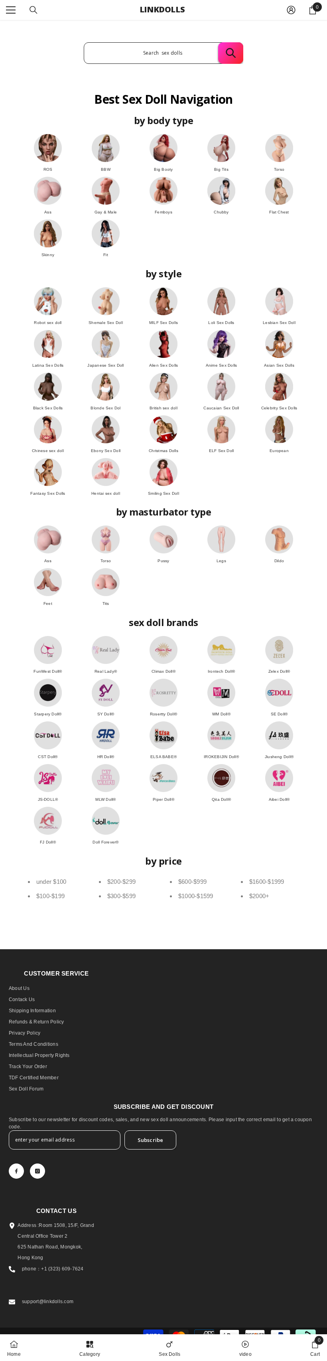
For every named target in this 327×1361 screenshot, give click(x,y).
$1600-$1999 (266, 881)
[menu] (11, 10)
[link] (315, 1347)
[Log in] (291, 10)
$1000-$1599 (195, 896)
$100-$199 (50, 896)
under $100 (51, 881)
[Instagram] (37, 1171)
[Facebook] (16, 1171)
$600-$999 (192, 881)
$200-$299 (121, 881)
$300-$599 (121, 896)
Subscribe (150, 1140)
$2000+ (259, 896)
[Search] (33, 10)
